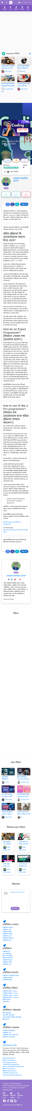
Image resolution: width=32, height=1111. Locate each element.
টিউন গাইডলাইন (7, 1013)
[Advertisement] (16, 35)
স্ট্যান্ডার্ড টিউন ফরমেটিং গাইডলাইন (12, 1017)
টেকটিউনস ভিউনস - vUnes (10, 993)
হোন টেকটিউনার (7, 954)
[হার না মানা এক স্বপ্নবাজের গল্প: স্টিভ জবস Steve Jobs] (23, 858)
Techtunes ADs (10, 1045)
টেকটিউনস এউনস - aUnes (10, 995)
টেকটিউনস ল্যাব (7, 936)
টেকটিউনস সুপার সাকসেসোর (10, 1035)
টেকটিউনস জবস (7, 940)
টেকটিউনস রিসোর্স (7, 960)
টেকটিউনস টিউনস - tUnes (10, 991)
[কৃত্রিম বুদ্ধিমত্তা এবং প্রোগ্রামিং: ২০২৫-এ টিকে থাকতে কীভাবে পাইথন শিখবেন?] (8, 836)
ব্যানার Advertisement (9, 1058)
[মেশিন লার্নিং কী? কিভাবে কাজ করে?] (23, 836)
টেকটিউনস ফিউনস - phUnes (11, 997)
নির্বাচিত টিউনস (7, 999)
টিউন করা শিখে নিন (8, 958)
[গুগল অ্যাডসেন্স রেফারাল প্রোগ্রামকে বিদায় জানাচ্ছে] (8, 78)
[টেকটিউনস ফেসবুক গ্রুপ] (8, 1101)
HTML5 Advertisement (10, 1062)
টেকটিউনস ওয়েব (5, 1097)
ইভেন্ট (22, 9)
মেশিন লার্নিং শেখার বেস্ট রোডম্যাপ (6, 866)
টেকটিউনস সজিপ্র (7, 962)
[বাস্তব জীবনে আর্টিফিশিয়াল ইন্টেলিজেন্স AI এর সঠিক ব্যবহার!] (8, 771)
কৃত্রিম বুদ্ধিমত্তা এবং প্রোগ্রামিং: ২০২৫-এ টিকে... (7, 844)
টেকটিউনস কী (6, 951)
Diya (22, 817)
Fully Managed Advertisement (12, 1075)
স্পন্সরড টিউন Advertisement (11, 1064)
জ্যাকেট (5, 9)
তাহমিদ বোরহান (8, 71)
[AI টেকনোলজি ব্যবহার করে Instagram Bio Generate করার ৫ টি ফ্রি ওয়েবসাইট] (23, 789)
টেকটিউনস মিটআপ (8, 978)
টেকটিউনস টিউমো (7, 980)
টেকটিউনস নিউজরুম (8, 938)
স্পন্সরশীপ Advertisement (10, 1073)
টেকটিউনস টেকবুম (8, 934)
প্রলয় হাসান (23, 71)
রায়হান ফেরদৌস (8, 799)
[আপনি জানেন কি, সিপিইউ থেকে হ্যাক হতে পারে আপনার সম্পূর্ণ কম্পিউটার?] (8, 62)
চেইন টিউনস (6, 1002)
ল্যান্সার (16, 9)
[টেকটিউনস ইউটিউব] (15, 1101)
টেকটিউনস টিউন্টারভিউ (9, 1030)
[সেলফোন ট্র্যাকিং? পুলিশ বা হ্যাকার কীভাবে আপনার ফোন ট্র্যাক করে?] (24, 78)
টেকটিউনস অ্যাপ (20, 1097)
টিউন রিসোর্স (6, 1019)
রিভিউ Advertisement (9, 1069)
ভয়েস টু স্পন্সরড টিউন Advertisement (13, 1066)
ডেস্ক (10, 9)
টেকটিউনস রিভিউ (7, 932)
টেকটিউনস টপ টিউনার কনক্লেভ (11, 975)
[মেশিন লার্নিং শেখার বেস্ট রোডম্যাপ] (8, 858)
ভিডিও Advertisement (9, 1060)
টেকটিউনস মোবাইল (13, 1097)
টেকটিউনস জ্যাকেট (8, 927)
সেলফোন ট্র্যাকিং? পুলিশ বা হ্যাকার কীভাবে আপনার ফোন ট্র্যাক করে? (24, 86)
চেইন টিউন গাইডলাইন (8, 1015)
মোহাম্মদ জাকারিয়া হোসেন (20, 179)
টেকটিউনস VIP (7, 1033)
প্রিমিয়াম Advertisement (9, 1071)
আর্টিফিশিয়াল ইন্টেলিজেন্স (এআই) (11, 167)
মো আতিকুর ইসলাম (25, 782)
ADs (27, 9)
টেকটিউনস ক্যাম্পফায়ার (9, 1037)
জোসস (24, 204)
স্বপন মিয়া (7, 782)
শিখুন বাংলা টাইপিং (8, 956)
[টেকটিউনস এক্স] (11, 1101)
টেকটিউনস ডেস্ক (7, 930)
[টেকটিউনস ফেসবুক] (4, 1101)
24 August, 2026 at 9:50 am (17, 892)
